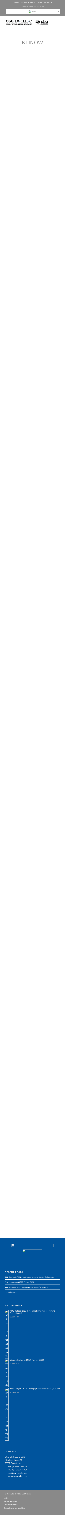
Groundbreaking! (11, 1292)
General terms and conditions (33, 7)
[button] (34, 11)
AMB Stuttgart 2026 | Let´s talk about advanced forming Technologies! (29, 1277)
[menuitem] (17, 2)
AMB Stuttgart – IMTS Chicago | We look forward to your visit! (27, 1287)
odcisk (17, 2)
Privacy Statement (28, 2)
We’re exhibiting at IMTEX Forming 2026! (19, 1282)
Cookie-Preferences (44, 2)
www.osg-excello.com (17, 1476)
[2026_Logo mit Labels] (27, 22)
